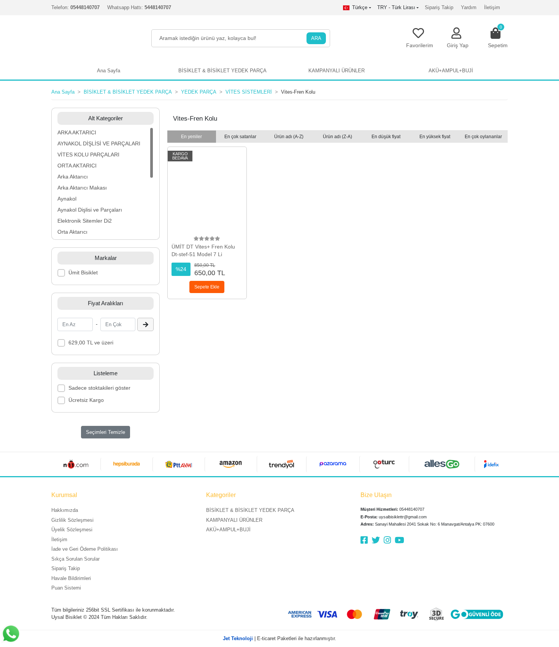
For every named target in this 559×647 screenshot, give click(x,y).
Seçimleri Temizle (105, 432)
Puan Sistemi (66, 588)
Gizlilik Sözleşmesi (72, 520)
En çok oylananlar (483, 136)
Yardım (468, 7)
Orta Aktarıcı (72, 232)
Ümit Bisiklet (83, 272)
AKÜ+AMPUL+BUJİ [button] (451, 70)
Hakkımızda (64, 510)
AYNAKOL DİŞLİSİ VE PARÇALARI (98, 143)
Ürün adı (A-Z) (288, 136)
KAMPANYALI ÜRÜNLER (234, 520)
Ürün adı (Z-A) (337, 136)
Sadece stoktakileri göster (99, 388)
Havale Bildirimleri (71, 578)
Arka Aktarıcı (72, 177)
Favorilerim (419, 45)
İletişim (492, 7)
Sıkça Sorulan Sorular (75, 559)
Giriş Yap (457, 45)
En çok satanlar (240, 136)
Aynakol (66, 199)
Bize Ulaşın (376, 495)
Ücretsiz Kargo (86, 400)
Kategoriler (221, 495)
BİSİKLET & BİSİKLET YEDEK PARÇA (250, 510)
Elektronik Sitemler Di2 (84, 221)
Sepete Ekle (206, 287)
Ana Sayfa (108, 70)
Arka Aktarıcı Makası (82, 188)
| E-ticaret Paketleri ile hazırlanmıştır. (279, 638)
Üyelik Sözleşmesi (71, 529)
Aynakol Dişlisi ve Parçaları (89, 210)
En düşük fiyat (386, 136)
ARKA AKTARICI (76, 132)
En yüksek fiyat (434, 136)
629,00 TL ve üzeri (90, 342)
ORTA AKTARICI (77, 166)
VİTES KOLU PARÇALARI (88, 154)
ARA (316, 38)
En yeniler (191, 136)
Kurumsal (64, 495)
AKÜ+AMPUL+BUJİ (228, 529)
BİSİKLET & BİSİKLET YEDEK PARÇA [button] (222, 70)
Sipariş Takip (439, 7)
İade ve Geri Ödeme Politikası (84, 549)
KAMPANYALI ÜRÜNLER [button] (336, 70)
